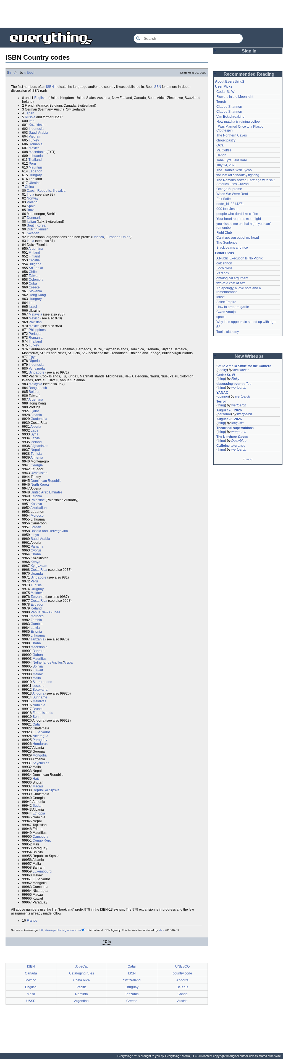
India (30, 194)
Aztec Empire (226, 302)
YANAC (222, 393)
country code (182, 973)
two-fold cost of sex (230, 283)
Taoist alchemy (227, 332)
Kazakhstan (37, 125)
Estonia (36, 496)
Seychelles (41, 763)
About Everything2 (229, 81)
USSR (31, 1001)
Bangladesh (38, 388)
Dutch (31, 229)
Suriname (40, 697)
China (29, 187)
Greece (34, 287)
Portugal (35, 334)
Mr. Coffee (224, 150)
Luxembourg (42, 871)
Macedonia (37, 152)
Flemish (42, 229)
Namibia (39, 705)
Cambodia (40, 837)
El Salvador (41, 732)
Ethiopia (39, 813)
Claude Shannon (229, 107)
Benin (37, 717)
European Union (118, 237)
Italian (31, 222)
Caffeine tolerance (230, 446)
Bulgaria (35, 264)
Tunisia (36, 454)
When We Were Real (232, 194)
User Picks (223, 86)
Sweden (33, 233)
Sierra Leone (42, 682)
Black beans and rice (232, 247)
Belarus (34, 392)
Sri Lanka (36, 268)
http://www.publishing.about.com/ (61, 930)
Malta (37, 678)
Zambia (36, 620)
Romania (36, 144)
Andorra (38, 693)
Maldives (39, 701)
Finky (235, 379)
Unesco (98, 237)
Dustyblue (239, 441)
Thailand (35, 160)
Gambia (37, 624)
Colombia (36, 280)
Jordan (36, 527)
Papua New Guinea (45, 612)
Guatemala (39, 419)
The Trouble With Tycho (234, 170)
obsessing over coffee (233, 384)
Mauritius (36, 167)
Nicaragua (40, 736)
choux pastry (225, 140)
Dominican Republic (46, 481)
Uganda (37, 574)
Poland (32, 202)
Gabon (38, 655)
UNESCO (182, 966)
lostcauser (241, 370)
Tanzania (37, 597)
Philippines (37, 330)
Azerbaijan (38, 508)
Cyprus (36, 550)
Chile (33, 272)
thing (11, 73)
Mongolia (40, 755)
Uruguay (37, 589)
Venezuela (37, 368)
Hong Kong (37, 295)
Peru (32, 163)
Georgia (37, 465)
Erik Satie (223, 199)
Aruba (68, 662)
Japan (29, 113)
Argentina (35, 249)
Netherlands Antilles (48, 662)
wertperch (238, 388)
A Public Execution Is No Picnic (239, 258)
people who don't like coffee (237, 214)
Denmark (34, 218)
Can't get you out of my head (237, 238)
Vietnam (35, 136)
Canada (31, 973)
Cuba (33, 283)
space (221, 317)
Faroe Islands (43, 713)
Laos (34, 430)
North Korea (40, 485)
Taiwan (34, 276)
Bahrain (38, 651)
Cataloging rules (81, 973)
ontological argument (232, 278)
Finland (34, 252)
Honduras (40, 744)
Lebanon (35, 171)
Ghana (36, 554)
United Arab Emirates (46, 492)
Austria (182, 1001)
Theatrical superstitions (235, 428)
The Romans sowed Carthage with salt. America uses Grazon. (246, 182)
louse (220, 297)
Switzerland (132, 980)
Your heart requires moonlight (238, 219)
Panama (37, 546)
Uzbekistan (39, 473)
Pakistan (35, 322)
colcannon (224, 263)
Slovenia (35, 291)
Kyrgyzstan (39, 566)
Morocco (37, 515)
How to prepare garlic (232, 307)
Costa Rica (39, 570)
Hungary (35, 175)
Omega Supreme (229, 189)
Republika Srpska (46, 790)
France (32, 921)
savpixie (237, 423)
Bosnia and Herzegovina (49, 531)
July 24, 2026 (226, 165)
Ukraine (35, 183)
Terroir (221, 102)
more (248, 459)
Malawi (38, 674)
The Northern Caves (231, 135)
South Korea (36, 225)
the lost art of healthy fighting (237, 175)
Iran (32, 121)
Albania (36, 415)
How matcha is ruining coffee (238, 121)
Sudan (38, 806)
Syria (34, 434)
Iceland (36, 442)
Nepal (35, 450)
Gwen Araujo (226, 312)
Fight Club (224, 233)
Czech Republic (39, 191)
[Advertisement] (141, 13)
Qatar (35, 411)
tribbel (29, 73)
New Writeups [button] (249, 356)
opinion (223, 396)
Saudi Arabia (38, 133)
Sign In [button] (249, 51)
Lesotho (38, 686)
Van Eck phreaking (230, 117)
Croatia (34, 260)
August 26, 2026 (229, 410)
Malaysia (35, 314)
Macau (38, 786)
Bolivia (38, 666)
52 (218, 327)
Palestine (38, 500)
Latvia (35, 438)
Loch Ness (224, 268)
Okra (220, 145)
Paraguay (40, 740)
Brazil (31, 210)
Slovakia (59, 191)
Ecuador (37, 604)
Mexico (34, 148)
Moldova (37, 593)
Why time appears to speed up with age (246, 322)
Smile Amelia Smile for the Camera (243, 366)
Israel (33, 307)
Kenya (35, 562)
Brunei (38, 709)
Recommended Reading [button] (249, 74)
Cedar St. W (225, 92)
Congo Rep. (42, 840)
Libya (35, 535)
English (40, 98)
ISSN (132, 973)
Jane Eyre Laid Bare (231, 160)
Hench (221, 155)
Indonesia (36, 129)
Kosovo (36, 504)
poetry (222, 370)
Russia (30, 117)
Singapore (36, 372)
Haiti (36, 779)
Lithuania (36, 156)
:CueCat (81, 966)
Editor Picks (224, 253)
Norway (32, 198)
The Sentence (226, 243)
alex (161, 930)
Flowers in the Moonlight (234, 97)
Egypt (33, 357)
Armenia (36, 457)
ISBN (50, 87)
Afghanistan (39, 446)
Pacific (82, 987)
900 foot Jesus (227, 209)
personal (224, 414)
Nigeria (34, 361)
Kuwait (38, 670)
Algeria (35, 427)
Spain (31, 206)
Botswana (40, 690)
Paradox (222, 273)
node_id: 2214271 (230, 204)
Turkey (34, 140)
